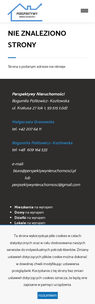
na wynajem (34, 207)
